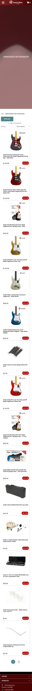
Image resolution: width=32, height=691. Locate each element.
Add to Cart (26, 163)
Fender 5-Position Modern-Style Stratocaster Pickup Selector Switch (15, 540)
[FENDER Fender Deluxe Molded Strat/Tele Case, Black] (15, 492)
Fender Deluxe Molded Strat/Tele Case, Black (15, 505)
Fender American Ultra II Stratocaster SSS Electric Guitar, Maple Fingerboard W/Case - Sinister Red (15, 191)
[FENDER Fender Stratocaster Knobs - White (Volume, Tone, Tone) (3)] (15, 597)
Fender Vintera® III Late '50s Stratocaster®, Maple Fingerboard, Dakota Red (15, 400)
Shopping (4, 676)
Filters (8, 119)
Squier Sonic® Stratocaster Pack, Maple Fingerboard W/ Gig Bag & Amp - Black (14, 225)
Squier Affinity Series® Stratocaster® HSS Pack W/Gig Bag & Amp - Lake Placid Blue (15, 470)
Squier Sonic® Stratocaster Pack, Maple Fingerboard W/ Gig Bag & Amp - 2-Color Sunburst (14, 436)
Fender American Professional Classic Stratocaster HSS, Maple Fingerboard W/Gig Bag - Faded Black (15, 156)
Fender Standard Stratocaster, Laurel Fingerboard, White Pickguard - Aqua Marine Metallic (15, 331)
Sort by (3, 126)
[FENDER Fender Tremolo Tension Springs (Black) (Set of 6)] (15, 352)
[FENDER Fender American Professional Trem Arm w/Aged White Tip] (15, 632)
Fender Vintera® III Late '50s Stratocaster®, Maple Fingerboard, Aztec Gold (15, 260)
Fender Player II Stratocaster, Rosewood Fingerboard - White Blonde (14, 295)
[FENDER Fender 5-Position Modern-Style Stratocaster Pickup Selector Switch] (15, 527)
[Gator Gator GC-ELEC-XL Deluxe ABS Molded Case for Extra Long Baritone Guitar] (15, 562)
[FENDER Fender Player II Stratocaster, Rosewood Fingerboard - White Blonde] (15, 282)
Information (5, 681)
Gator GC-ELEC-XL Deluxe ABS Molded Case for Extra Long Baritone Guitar (16, 575)
